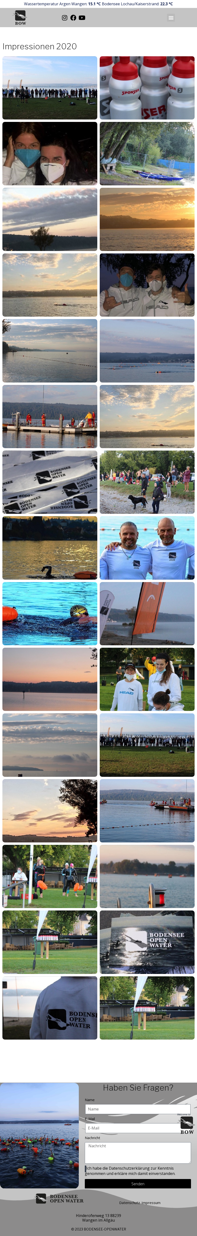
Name (90, 1100)
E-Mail (90, 1119)
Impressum (151, 1202)
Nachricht (92, 1138)
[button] (171, 18)
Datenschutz (129, 1202)
